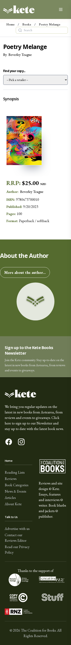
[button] (35, 356)
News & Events (15, 491)
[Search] (20, 30)
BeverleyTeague (20, 54)
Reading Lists (15, 472)
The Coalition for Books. (38, 630)
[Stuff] (52, 597)
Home (10, 24)
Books (26, 24)
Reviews (11, 478)
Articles (10, 497)
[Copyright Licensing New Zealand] (18, 597)
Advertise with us (17, 528)
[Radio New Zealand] (18, 611)
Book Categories (16, 485)
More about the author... (25, 272)
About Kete (13, 504)
